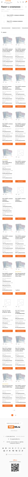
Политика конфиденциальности (15, 454)
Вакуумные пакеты (16, 27)
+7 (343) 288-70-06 (10, 436)
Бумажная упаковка (6, 27)
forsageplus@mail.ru (15, 439)
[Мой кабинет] (23, 2)
